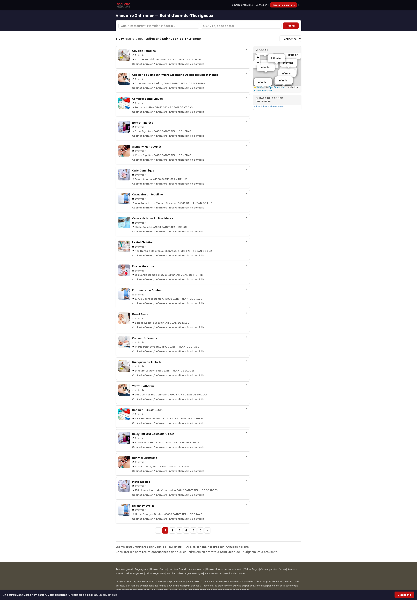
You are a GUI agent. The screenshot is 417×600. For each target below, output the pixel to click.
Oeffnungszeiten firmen (273, 569)
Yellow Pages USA (155, 573)
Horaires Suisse (158, 569)
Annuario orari (196, 569)
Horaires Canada (178, 569)
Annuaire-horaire (263, 90)
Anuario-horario (233, 569)
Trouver (290, 25)
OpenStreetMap (276, 87)
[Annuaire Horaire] (123, 5)
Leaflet (260, 87)
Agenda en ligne (194, 573)
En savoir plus (107, 594)
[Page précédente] (158, 530)
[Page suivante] (207, 530)
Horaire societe (175, 573)
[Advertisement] (277, 163)
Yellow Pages (251, 569)
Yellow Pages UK (134, 573)
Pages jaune (141, 569)
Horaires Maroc (214, 569)
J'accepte (404, 594)
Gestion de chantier (234, 573)
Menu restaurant (213, 573)
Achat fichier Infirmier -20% (268, 106)
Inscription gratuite (284, 5)
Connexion (261, 4)
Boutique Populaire (242, 4)
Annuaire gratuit (124, 569)
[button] (257, 57)
